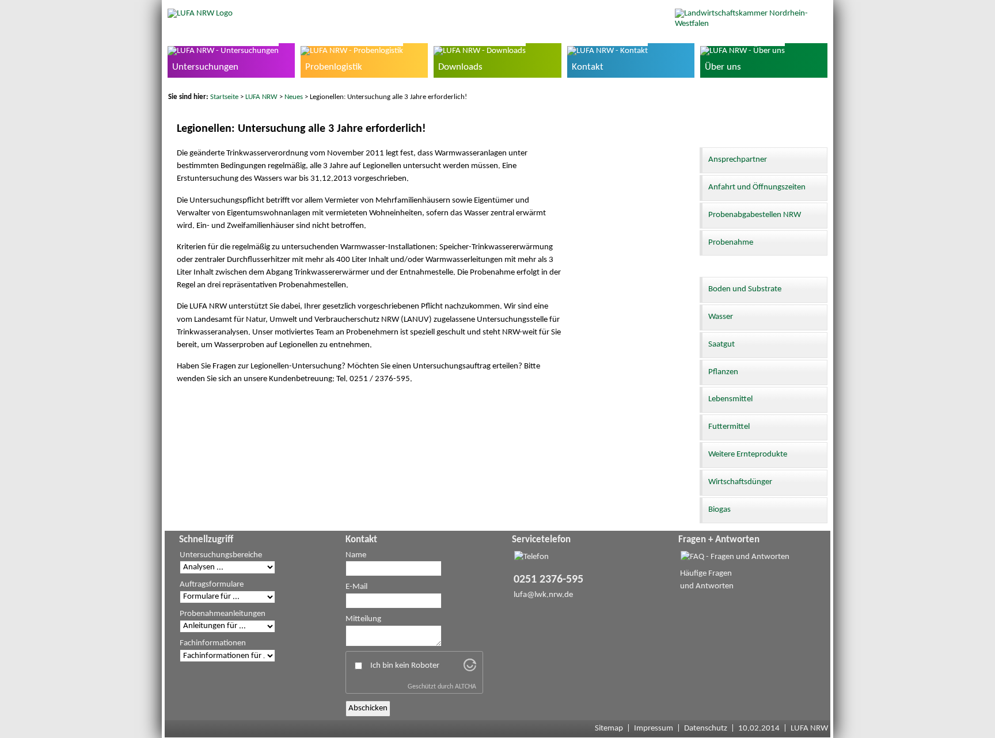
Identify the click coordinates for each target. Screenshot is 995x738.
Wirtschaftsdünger (740, 482)
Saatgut (721, 344)
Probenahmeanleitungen (222, 614)
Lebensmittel (730, 399)
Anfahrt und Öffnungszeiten (757, 187)
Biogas (719, 509)
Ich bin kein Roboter (404, 665)
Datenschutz (705, 728)
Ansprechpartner (737, 159)
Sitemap (609, 728)
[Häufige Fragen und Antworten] (735, 557)
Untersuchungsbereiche (221, 555)
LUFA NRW (261, 97)
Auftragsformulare (212, 584)
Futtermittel (729, 427)
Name (355, 555)
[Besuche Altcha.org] (470, 669)
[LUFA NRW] (200, 13)
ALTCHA (465, 686)
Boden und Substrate (744, 289)
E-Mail (356, 587)
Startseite (224, 97)
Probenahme (730, 242)
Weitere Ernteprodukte (747, 454)
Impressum (653, 728)
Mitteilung (363, 619)
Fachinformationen (213, 643)
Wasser (720, 317)
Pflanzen (723, 372)
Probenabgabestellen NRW (754, 215)
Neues (293, 97)
